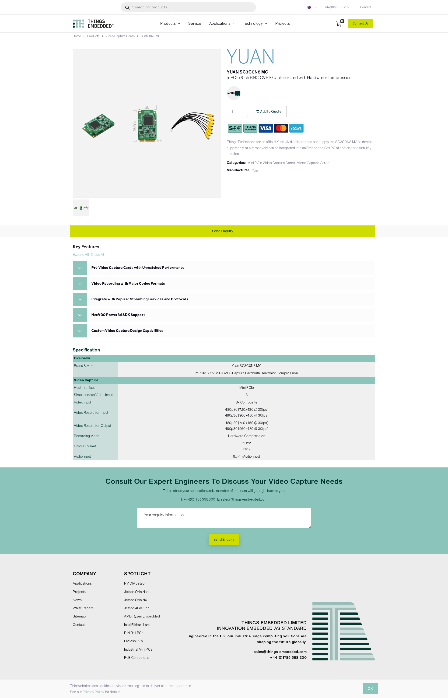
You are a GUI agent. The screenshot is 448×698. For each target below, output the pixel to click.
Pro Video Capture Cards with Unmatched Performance (138, 268)
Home (77, 36)
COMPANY (84, 573)
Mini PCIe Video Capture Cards (271, 163)
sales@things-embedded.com (244, 499)
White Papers (83, 608)
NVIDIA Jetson (135, 583)
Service (194, 23)
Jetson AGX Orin (137, 608)
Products (168, 23)
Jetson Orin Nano (137, 592)
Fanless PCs (133, 641)
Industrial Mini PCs (138, 649)
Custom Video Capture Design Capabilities (127, 331)
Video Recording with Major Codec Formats (128, 283)
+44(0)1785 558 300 (339, 7)
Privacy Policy (93, 692)
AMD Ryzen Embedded (142, 616)
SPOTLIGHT (137, 573)
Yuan (255, 170)
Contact (365, 7)
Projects (282, 23)
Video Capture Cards (120, 36)
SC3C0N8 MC (151, 36)
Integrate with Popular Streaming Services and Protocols (139, 299)
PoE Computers (136, 657)
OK (370, 689)
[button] (312, 7)
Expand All (81, 254)
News (77, 600)
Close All (98, 254)
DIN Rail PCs (134, 633)
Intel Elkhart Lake (137, 625)
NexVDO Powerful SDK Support (118, 315)
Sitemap (79, 616)
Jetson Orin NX (135, 600)
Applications (220, 23)
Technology (253, 23)
